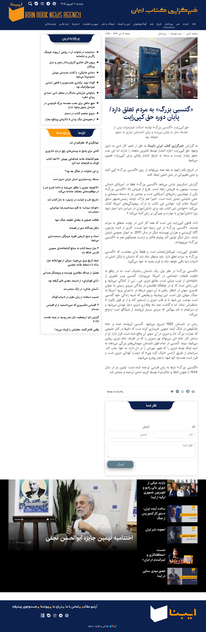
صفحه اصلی (192, 34)
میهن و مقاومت (90, 24)
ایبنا (164, 11)
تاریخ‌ (159, 24)
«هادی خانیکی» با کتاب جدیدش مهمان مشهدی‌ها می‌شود (73, 74)
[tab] (82, 133)
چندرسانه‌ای (50, 24)
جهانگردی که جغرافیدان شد (84, 142)
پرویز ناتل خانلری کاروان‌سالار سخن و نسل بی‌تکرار (72, 64)
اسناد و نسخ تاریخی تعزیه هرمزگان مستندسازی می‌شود (73, 238)
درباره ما (57, 606)
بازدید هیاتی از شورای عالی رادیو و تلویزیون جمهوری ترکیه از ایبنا (154, 490)
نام (193, 426)
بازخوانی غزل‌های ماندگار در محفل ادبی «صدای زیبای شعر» (69, 95)
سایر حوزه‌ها (176, 34)
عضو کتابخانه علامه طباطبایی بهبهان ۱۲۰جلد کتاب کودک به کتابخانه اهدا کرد (72, 161)
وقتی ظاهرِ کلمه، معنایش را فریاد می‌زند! (77, 329)
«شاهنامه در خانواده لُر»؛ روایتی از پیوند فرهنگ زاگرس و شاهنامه (69, 54)
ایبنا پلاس (64, 24)
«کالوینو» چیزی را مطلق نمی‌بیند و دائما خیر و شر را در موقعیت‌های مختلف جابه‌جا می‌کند (71, 189)
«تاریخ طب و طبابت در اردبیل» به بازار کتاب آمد (73, 199)
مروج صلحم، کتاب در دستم (80, 113)
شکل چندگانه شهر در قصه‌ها (84, 228)
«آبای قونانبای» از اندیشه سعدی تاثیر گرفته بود (73, 281)
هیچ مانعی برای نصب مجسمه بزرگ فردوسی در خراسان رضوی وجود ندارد (69, 105)
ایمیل (146, 426)
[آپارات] (66, 616)
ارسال (120, 464)
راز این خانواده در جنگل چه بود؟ (82, 171)
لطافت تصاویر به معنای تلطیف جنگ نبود (77, 220)
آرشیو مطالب (89, 606)
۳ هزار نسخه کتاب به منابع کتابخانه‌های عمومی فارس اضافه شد (74, 250)
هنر (177, 24)
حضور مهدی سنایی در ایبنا (154, 573)
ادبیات (186, 24)
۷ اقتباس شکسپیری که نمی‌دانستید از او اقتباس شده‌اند (72, 307)
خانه (194, 24)
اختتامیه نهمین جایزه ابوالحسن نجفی (89, 538)
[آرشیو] (42, 616)
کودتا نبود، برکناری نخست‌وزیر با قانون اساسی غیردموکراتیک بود (70, 84)
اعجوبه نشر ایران (155, 529)
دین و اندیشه (123, 24)
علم (151, 24)
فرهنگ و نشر (108, 24)
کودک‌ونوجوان (140, 24)
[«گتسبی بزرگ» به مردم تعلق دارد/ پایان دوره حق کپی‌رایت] (151, 68)
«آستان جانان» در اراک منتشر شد (81, 289)
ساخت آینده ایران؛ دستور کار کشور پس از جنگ (153, 513)
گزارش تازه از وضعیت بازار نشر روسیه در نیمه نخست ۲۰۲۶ (71, 319)
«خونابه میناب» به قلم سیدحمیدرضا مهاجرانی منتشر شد (74, 210)
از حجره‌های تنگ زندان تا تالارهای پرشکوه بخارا (70, 119)
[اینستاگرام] (54, 616)
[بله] (48, 616)
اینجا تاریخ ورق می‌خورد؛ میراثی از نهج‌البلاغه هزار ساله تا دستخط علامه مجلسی (73, 262)
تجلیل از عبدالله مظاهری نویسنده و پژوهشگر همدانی (71, 273)
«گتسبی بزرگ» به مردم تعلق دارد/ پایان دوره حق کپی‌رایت (151, 113)
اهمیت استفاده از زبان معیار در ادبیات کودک (75, 297)
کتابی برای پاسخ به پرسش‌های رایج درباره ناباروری (72, 151)
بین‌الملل (169, 24)
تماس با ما (72, 606)
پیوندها (44, 606)
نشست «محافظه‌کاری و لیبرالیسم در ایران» (153, 554)
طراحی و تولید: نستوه (98, 626)
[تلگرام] (60, 616)
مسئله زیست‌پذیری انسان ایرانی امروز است (76, 179)
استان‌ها (76, 24)
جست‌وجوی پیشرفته (24, 606)
